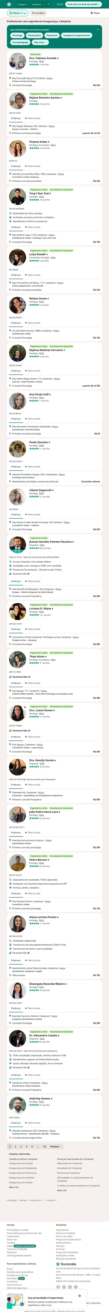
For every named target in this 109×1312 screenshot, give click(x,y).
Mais (41, 61)
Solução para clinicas (17, 1275)
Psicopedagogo (20, 42)
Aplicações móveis (65, 1255)
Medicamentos (63, 1242)
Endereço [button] (16, 118)
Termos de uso (14, 1284)
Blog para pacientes (66, 1258)
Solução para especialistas (20, 1272)
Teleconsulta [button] (34, 118)
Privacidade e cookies (18, 1229)
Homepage (12, 1200)
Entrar (60, 4)
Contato (11, 1242)
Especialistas (62, 1229)
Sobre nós (12, 1239)
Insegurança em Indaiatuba (23, 1168)
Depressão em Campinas (69, 1163)
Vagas (21, 1245)
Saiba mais (46, 1305)
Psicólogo (17, 35)
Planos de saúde (64, 1236)
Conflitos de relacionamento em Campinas (78, 1185)
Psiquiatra (52, 35)
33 (44, 1146)
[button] (98, 29)
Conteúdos (12, 1281)
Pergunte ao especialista (68, 1239)
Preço (10, 1268)
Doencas (60, 1249)
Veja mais (39, 42)
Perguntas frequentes (67, 1252)
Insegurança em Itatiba (20, 1182)
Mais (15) (61, 1190)
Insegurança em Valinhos (22, 1177)
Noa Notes (15, 1278)
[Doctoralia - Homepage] (10, 4)
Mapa (97, 13)
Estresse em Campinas (68, 1172)
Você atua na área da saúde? (82, 4)
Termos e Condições (17, 1249)
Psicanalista (34, 35)
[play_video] (17, 713)
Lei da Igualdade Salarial (19, 1255)
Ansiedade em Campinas (69, 1168)
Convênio (40, 13)
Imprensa (12, 1252)
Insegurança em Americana (23, 1172)
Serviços (60, 1245)
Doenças (23, 1200)
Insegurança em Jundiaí (21, 1163)
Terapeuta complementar (76, 35)
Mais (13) (13, 1187)
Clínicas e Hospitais (65, 1233)
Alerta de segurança (17, 1287)
